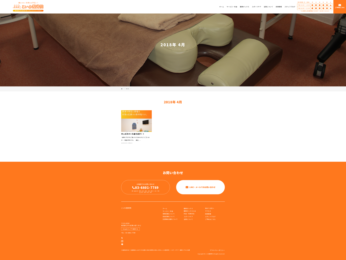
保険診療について (169, 213)
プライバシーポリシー (217, 250)
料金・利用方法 (189, 213)
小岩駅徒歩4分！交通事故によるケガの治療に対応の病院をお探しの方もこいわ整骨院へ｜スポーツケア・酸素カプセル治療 (155, 250)
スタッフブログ (290, 7)
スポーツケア (256, 7)
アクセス (208, 211)
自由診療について (169, 216)
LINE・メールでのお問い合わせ (202, 187)
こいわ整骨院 (126, 208)
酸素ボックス (244, 7)
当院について (268, 7)
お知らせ (130, 143)
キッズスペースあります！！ (132, 134)
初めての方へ (209, 208)
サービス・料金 (232, 7)
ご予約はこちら (339, 7)
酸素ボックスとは (190, 211)
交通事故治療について (170, 219)
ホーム (221, 7)
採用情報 (279, 7)
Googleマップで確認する (130, 229)
